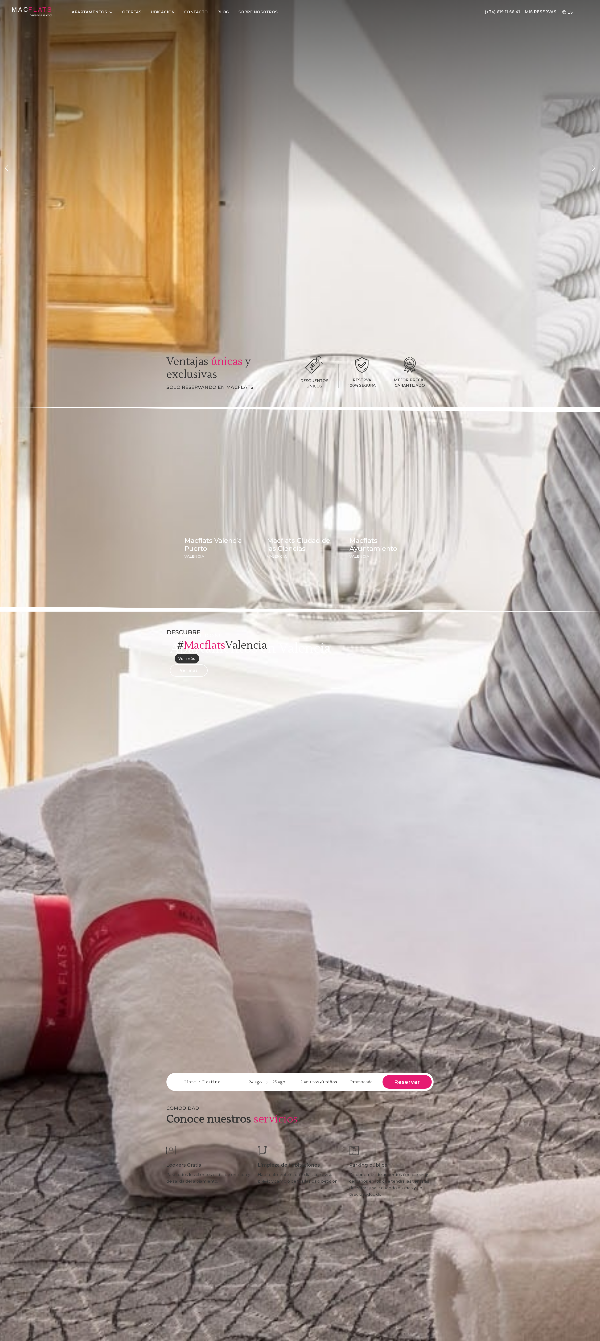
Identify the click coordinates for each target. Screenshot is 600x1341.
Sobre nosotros (258, 12)
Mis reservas (540, 12)
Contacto (196, 12)
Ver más (186, 658)
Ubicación (163, 12)
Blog (223, 12)
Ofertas (132, 12)
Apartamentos (89, 12)
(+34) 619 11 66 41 (502, 12)
